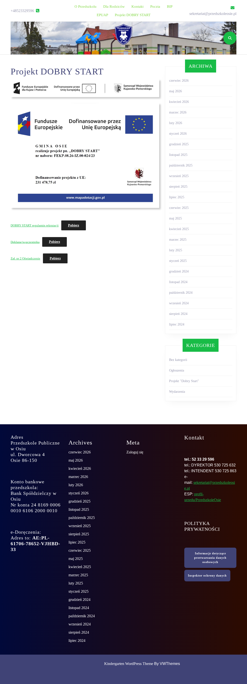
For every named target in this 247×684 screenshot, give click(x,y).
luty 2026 (175, 123)
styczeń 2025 (178, 261)
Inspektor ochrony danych (207, 575)
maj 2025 (175, 218)
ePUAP (102, 15)
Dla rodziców (114, 6)
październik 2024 (180, 292)
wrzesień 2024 (179, 303)
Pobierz (73, 225)
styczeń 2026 (178, 133)
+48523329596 (25, 11)
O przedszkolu (85, 6)
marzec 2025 (177, 239)
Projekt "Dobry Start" (184, 381)
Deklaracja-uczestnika (25, 242)
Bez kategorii (178, 360)
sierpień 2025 (178, 186)
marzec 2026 (177, 112)
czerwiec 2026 (179, 80)
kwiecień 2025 (179, 229)
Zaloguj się (134, 452)
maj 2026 (175, 91)
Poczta (155, 6)
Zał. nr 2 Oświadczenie (25, 258)
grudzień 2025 (179, 144)
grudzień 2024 (179, 271)
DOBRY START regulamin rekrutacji (35, 225)
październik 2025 (180, 165)
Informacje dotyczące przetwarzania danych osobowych (210, 558)
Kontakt (137, 6)
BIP (169, 6)
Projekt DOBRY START (133, 15)
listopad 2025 (178, 155)
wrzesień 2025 (179, 176)
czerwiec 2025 (179, 208)
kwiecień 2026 (179, 102)
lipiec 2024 (176, 324)
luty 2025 (175, 250)
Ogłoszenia (176, 370)
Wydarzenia (177, 391)
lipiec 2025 (176, 197)
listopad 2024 (178, 282)
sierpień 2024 (178, 314)
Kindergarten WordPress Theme (128, 664)
